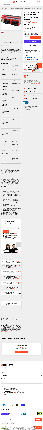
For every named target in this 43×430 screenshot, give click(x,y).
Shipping (25, 31)
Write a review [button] (21, 351)
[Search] (40, 4)
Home (2, 8)
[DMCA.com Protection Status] (39, 414)
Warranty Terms (37, 83)
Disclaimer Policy (4, 331)
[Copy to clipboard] (19, 42)
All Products (6, 8)
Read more (34, 53)
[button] (1, 2)
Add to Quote (32, 45)
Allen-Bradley (34, 22)
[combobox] (21, 4)
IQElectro (6, 367)
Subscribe (38, 419)
